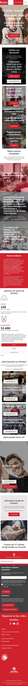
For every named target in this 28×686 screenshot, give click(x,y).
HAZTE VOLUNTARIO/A (9, 486)
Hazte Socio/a (18, 2)
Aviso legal (3, 682)
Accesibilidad (19, 684)
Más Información (10, 381)
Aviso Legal (14, 584)
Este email (16, 582)
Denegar (14, 348)
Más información (8, 605)
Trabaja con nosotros (9, 609)
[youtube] (14, 624)
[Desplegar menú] (25, 2)
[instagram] (17, 624)
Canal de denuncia (10, 684)
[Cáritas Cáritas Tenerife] (4, 2)
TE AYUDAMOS (14, 514)
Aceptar (14, 344)
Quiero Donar (14, 35)
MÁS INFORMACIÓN (14, 81)
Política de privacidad (12, 682)
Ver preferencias (14, 352)
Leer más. (20, 582)
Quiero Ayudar (14, 76)
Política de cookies (22, 682)
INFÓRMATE (14, 145)
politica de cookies (9, 341)
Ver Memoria (14, 103)
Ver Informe (14, 126)
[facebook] (10, 624)
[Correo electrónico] (14, 577)
